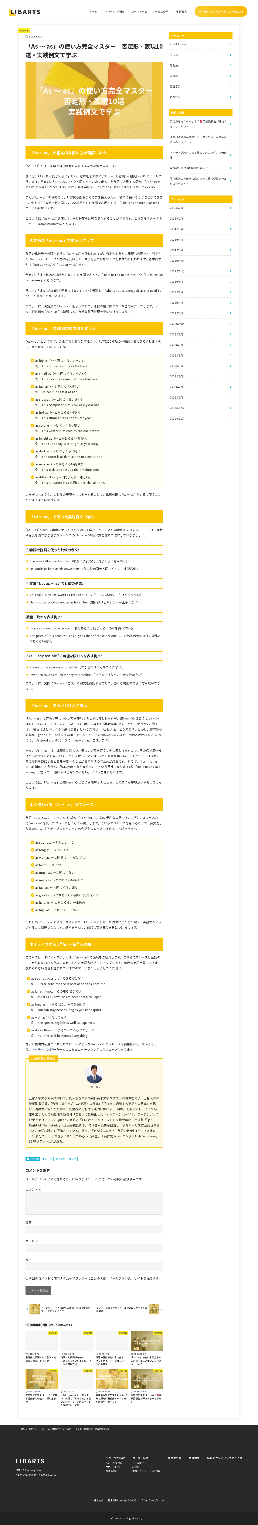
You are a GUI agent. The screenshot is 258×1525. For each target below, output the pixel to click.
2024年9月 (176, 218)
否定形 (62, 1158)
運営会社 (99, 1500)
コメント (33, 1189)
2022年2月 (176, 387)
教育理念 (181, 11)
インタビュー (178, 44)
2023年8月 (176, 281)
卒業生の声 (161, 11)
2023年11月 (177, 271)
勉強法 (174, 65)
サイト (30, 1259)
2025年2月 (176, 208)
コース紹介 (138, 1462)
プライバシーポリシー (152, 1500)
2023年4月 (176, 292)
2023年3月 (176, 303)
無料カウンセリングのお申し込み (223, 11)
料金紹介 (137, 1466)
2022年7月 (176, 355)
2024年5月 (176, 229)
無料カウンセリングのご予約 (224, 1458)
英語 (74, 1158)
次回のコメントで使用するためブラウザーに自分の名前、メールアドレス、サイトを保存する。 (95, 1278)
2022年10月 (177, 324)
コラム (174, 55)
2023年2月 (176, 313)
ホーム (93, 11)
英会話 (174, 76)
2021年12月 (177, 408)
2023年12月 (177, 261)
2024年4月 (176, 239)
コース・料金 (139, 11)
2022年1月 (176, 397)
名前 (30, 1222)
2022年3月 (176, 376)
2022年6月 (176, 366)
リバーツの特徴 (114, 11)
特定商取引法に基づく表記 (122, 1500)
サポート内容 (113, 1466)
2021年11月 (177, 418)
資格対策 (175, 97)
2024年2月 (176, 250)
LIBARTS (26, 11)
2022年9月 (176, 334)
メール (32, 1241)
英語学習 (24, 30)
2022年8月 (176, 345)
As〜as (48, 1158)
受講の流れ (112, 1471)
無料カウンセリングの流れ (146, 1471)
